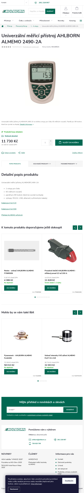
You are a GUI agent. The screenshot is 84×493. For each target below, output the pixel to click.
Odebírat (70, 410)
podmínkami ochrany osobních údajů (39, 415)
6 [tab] (45, 297)
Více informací (36, 484)
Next (80, 227)
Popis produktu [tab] (15, 164)
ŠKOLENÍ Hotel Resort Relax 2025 (11, 466)
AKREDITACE (33, 459)
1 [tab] (35, 297)
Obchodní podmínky (65, 462)
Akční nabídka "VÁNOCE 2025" (12, 459)
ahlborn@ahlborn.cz (39, 440)
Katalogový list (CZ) (8, 203)
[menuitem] (8, 20)
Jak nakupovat (62, 469)
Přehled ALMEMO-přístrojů (12, 215)
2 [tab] (37, 297)
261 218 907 (61, 440)
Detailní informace (26, 124)
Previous (75, 227)
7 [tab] (46, 297)
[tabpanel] (22, 263)
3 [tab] (39, 297)
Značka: (77, 153)
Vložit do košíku (71, 142)
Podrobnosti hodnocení (31, 47)
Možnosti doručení (11, 136)
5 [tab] (43, 297)
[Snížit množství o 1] (50, 144)
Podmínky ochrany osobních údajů (67, 473)
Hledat (50, 11)
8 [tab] (48, 297)
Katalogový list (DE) (9, 209)
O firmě (60, 466)
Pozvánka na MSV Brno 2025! (11, 462)
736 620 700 (36, 443)
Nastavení (14, 489)
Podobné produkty (68, 164)
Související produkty (40, 164)
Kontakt (3, 3)
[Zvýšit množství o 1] (50, 141)
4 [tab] (41, 297)
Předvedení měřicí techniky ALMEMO (37, 463)
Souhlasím (69, 481)
